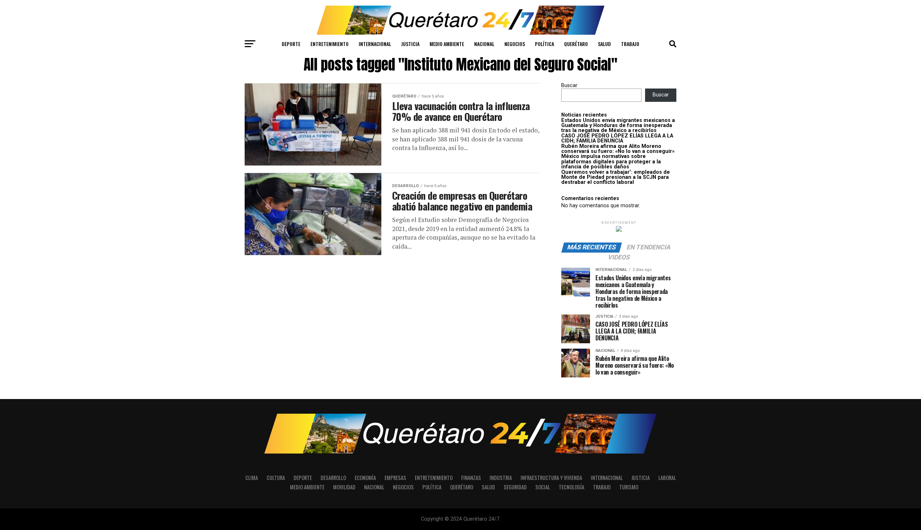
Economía (365, 477)
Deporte (291, 43)
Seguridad (515, 487)
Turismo (628, 487)
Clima (251, 477)
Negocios (514, 43)
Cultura (276, 477)
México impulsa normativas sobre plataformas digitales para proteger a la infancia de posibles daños (611, 161)
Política (544, 43)
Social (542, 487)
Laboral (667, 477)
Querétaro (576, 43)
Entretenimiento (329, 43)
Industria (501, 477)
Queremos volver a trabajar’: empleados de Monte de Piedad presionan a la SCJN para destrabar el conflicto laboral (615, 177)
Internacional (375, 43)
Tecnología (571, 487)
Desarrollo (333, 477)
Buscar (569, 85)
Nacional (484, 43)
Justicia (410, 43)
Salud (604, 43)
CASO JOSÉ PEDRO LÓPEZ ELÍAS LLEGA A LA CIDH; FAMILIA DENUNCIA (617, 138)
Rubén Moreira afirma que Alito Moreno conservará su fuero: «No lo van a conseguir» (618, 148)
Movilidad (344, 487)
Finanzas (471, 477)
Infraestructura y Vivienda (551, 477)
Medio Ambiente (447, 43)
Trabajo (630, 43)
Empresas (395, 477)
